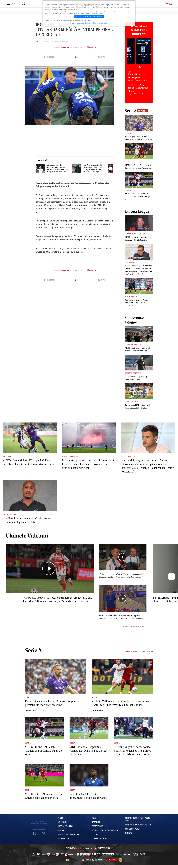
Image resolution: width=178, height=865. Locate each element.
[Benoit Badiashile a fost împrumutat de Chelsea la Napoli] (89, 775)
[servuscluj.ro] (111, 860)
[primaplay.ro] (64, 854)
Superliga (7, 456)
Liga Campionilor (66, 826)
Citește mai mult (31, 711)
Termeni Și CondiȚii (100, 838)
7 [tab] (144, 67)
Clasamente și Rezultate (69, 834)
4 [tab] (138, 67)
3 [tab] (136, 67)
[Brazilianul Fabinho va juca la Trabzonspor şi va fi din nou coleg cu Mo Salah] (30, 495)
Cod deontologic (132, 829)
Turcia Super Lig (9, 514)
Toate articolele (147, 652)
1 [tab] (131, 67)
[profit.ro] (96, 854)
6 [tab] (142, 67)
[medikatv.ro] (128, 854)
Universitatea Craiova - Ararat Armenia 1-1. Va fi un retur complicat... (136, 302)
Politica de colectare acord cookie (80, 23)
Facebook (35, 833)
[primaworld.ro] (90, 860)
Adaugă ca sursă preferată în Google (75, 47)
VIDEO (60, 818)
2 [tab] (134, 67)
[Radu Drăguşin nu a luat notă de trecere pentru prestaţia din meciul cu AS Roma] (139, 123)
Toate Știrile (97, 826)
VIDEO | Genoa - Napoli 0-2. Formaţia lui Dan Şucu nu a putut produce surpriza (88, 750)
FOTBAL (61, 830)
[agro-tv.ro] (99, 860)
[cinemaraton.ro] (135, 854)
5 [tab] (140, 67)
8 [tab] (146, 67)
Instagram (42, 833)
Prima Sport (73, 848)
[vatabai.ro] (120, 860)
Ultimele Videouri (27, 535)
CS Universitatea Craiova (135, 234)
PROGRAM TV (63, 838)
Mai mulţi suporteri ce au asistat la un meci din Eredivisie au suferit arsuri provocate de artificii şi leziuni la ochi (88, 464)
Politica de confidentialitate (100, 23)
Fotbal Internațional (70, 456)
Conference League (133, 345)
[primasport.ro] (79, 854)
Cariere (128, 833)
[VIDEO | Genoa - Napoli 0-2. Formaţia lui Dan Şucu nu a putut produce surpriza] (89, 728)
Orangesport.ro (128, 456)
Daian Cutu (55, 42)
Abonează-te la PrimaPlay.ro (105, 830)
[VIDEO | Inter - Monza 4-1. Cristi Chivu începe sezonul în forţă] (44, 775)
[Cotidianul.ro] (108, 854)
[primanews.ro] (55, 854)
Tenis (94, 818)
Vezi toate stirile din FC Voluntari (132, 627)
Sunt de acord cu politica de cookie (89, 17)
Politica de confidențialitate (138, 825)
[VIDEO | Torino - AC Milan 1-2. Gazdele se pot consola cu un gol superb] (139, 180)
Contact (95, 834)
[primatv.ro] (33, 854)
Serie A (38, 42)
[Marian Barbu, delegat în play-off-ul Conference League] (139, 363)
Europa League (131, 262)
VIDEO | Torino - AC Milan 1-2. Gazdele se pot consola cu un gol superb (137, 196)
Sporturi (96, 822)
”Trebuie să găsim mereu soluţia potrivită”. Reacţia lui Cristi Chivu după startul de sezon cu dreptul (132, 750)
